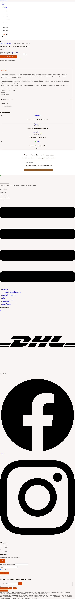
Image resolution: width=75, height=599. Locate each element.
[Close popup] (2, 561)
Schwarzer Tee (9, 43)
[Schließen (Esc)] (15, 588)
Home (7, 11)
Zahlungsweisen (5, 301)
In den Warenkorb (8, 56)
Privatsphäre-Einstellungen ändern (12, 291)
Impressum (4, 297)
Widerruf (4, 298)
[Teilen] (10, 588)
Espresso (8, 19)
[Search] (20, 583)
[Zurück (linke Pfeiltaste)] (2, 591)
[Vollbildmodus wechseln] (6, 588)
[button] (37, 244)
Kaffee (7, 16)
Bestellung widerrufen (9, 300)
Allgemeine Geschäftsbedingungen (9, 295)
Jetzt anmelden (39, 169)
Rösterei (6, 30)
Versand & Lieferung (6, 304)
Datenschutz (5, 289)
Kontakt (6, 27)
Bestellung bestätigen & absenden (9, 303)
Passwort (2, 567)
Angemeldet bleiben (5, 569)
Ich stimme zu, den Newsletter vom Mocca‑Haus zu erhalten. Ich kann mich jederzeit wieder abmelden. (39, 166)
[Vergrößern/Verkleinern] (2, 588)
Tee (6, 22)
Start (1, 43)
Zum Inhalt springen (4, 0)
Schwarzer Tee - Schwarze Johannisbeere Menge (10, 53)
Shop (7, 14)
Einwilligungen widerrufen (10, 294)
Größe (1, 52)
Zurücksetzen (15, 52)
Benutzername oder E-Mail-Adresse (7, 564)
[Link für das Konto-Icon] (2, 37)
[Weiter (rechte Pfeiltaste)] (6, 591)
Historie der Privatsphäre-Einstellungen (13, 292)
